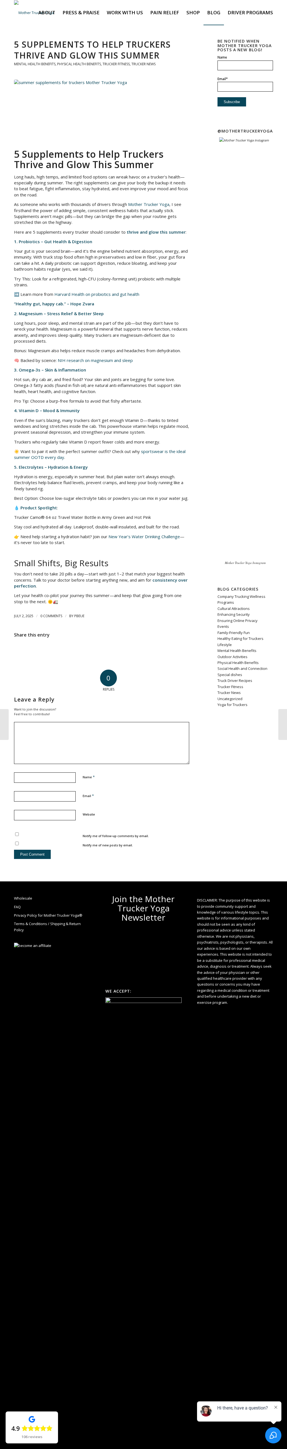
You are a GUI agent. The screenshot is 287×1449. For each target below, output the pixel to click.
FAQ (17, 906)
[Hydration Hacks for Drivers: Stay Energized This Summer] (282, 724)
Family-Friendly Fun (233, 632)
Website (89, 814)
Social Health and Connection (242, 668)
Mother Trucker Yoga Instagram (245, 563)
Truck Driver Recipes (234, 680)
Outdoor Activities (232, 656)
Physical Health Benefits (79, 64)
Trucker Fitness (116, 64)
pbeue (79, 616)
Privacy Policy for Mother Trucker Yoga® (48, 915)
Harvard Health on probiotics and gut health (96, 294)
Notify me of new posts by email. (108, 845)
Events (223, 626)
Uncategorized (229, 698)
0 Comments (51, 616)
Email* (222, 78)
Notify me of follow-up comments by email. (116, 836)
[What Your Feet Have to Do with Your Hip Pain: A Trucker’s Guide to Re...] (4, 724)
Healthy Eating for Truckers (240, 638)
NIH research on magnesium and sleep (95, 360)
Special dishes (229, 674)
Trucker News (143, 64)
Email (88, 795)
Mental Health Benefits (34, 64)
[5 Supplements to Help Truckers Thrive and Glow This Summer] (101, 113)
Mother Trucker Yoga (148, 204)
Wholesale (23, 898)
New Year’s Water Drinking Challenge (144, 536)
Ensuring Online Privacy (237, 620)
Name (89, 776)
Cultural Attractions (233, 608)
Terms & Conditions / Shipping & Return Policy (47, 926)
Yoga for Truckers (232, 704)
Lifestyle (224, 644)
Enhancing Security (233, 614)
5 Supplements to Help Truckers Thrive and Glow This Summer (92, 50)
